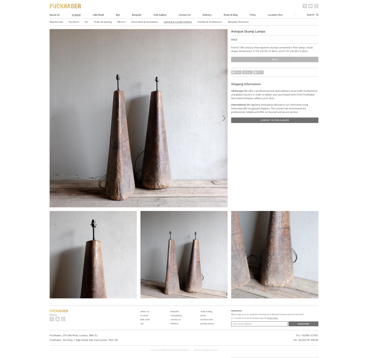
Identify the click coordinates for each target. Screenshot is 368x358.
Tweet (237, 72)
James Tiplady (211, 350)
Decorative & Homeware (144, 21)
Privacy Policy (207, 323)
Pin (258, 72)
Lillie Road (98, 14)
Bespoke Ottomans (238, 21)
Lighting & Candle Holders (178, 21)
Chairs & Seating (103, 21)
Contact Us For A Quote (274, 120)
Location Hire (275, 14)
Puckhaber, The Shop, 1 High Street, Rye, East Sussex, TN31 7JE (84, 340)
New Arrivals (56, 21)
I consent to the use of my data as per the (256, 318)
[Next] (224, 118)
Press (253, 14)
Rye (118, 14)
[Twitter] (310, 6)
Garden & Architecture (210, 21)
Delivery (207, 14)
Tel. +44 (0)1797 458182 (305, 340)
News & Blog (231, 14)
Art (86, 21)
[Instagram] (316, 6)
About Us (55, 14)
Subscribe (303, 323)
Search (311, 14)
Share (248, 72)
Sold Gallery (160, 14)
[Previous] (53, 118)
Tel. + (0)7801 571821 (307, 335)
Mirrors (121, 21)
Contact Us (185, 14)
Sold (275, 59)
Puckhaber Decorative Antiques (65, 6)
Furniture (74, 21)
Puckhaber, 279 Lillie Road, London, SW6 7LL (74, 335)
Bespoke (136, 14)
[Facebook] (305, 6)
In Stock (76, 14)
